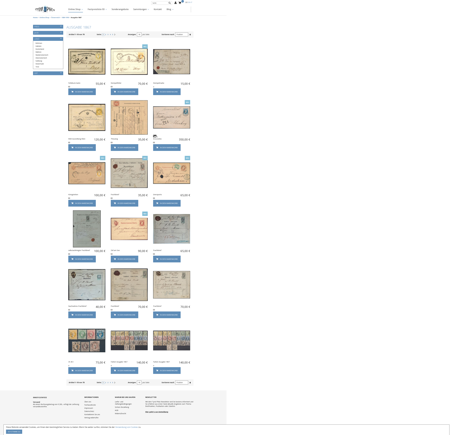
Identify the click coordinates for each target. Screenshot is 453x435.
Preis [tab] (36, 26)
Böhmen (39, 43)
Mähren (38, 52)
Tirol (37, 67)
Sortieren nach (168, 34)
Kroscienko (157, 139)
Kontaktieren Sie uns (92, 414)
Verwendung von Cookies (126, 427)
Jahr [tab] (36, 33)
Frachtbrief (115, 194)
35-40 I (71, 362)
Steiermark (40, 64)
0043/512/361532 (40, 397)
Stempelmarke (158, 83)
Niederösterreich (42, 55)
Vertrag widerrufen (91, 417)
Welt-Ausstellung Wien (76, 139)
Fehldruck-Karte (74, 83)
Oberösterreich (41, 58)
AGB (116, 410)
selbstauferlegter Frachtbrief (79, 250)
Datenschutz (89, 411)
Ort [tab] (36, 73)
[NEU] (129, 79)
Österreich (55, 17)
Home (35, 17)
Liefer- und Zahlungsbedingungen (123, 403)
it (191, 2)
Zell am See (115, 250)
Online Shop (44, 17)
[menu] (128, 9)
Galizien (38, 46)
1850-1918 (65, 17)
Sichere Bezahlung (122, 407)
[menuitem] (75, 9)
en (189, 2)
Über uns (87, 402)
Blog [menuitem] (169, 9)
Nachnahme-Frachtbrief (77, 306)
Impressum (88, 408)
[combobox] (161, 3)
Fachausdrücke (90, 405)
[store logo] (45, 9)
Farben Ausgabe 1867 (119, 362)
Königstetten (73, 194)
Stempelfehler (116, 83)
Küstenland (40, 49)
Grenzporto (157, 194)
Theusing (114, 139)
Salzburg (39, 61)
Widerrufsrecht (120, 413)
